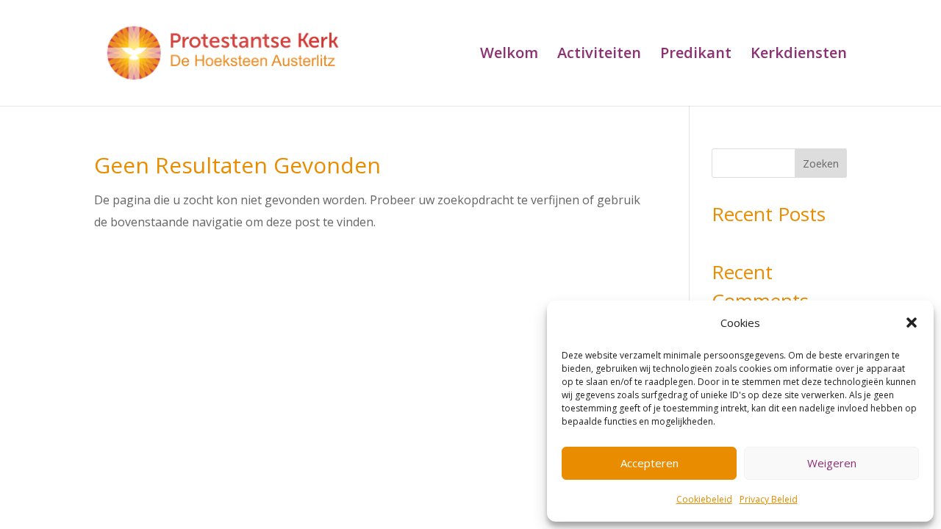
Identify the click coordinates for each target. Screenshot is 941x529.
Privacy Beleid (769, 499)
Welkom (509, 55)
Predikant (695, 55)
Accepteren (649, 463)
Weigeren (831, 463)
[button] (911, 322)
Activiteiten (599, 55)
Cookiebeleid (704, 499)
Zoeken (821, 163)
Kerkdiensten (799, 55)
